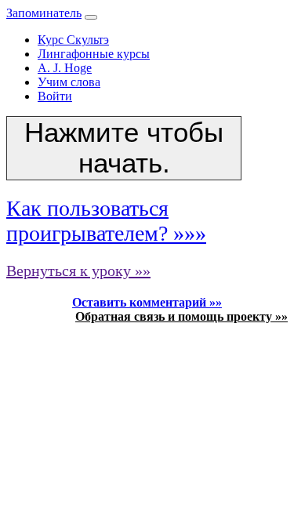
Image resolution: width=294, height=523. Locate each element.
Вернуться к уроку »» (78, 270)
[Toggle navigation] (91, 17)
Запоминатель (44, 13)
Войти (55, 96)
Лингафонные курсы (94, 53)
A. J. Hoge (65, 67)
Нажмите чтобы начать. (123, 148)
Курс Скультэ (73, 39)
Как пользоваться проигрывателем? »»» (106, 220)
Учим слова (69, 82)
